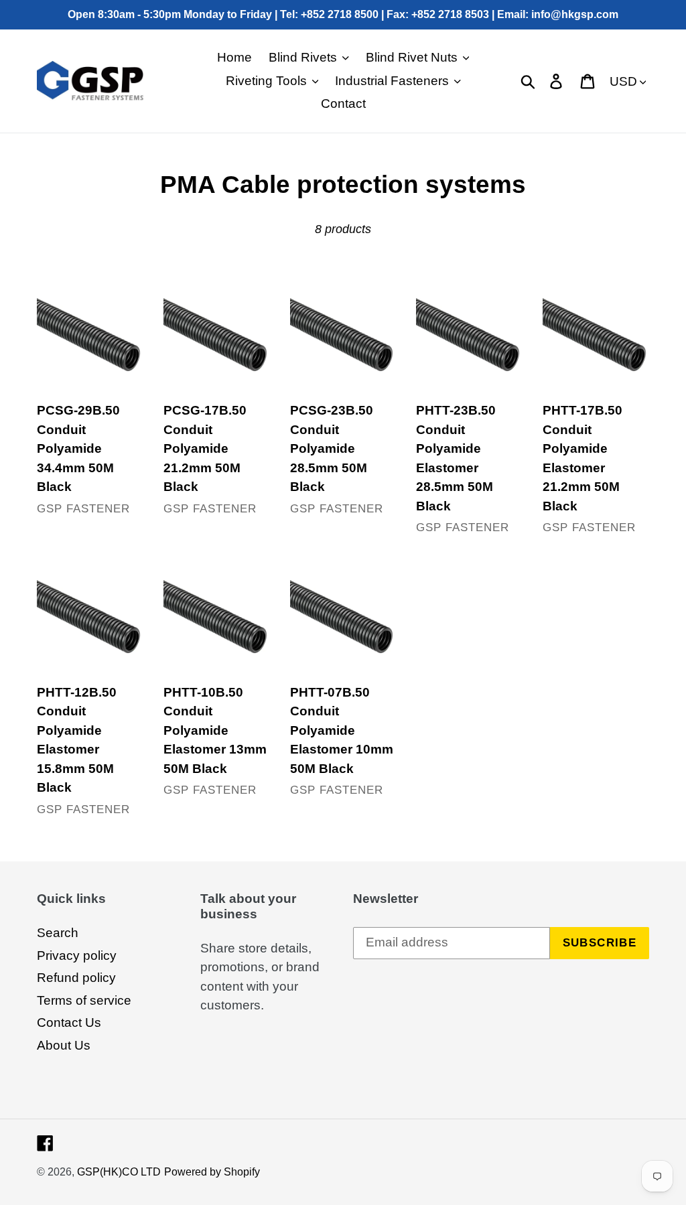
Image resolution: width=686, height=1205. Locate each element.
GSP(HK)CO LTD (119, 1172)
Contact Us (69, 1022)
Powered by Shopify (212, 1172)
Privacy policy (77, 955)
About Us (63, 1045)
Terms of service (84, 1000)
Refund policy (76, 978)
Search (57, 933)
